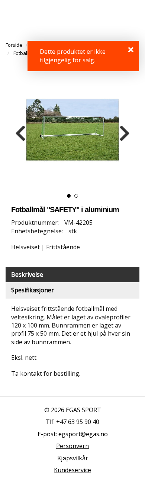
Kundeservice (72, 470)
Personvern (72, 446)
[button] (69, 196)
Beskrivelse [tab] (27, 274)
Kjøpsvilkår (72, 458)
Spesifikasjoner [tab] (32, 290)
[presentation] (20, 133)
